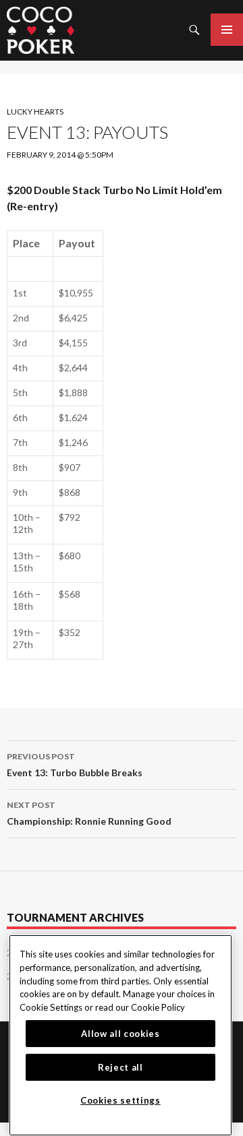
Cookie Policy (158, 1007)
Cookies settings (120, 1100)
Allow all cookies (120, 1033)
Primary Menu (227, 29)
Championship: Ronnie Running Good (89, 813)
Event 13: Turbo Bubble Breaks (74, 764)
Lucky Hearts (35, 111)
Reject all (120, 1067)
